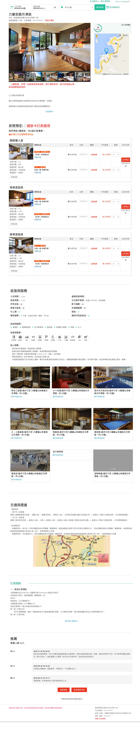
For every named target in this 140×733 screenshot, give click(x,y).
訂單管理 (106, 1)
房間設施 (14, 177)
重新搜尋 (100, 7)
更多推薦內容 (79, 690)
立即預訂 (125, 160)
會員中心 (95, 1)
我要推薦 (63, 690)
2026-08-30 (83, 154)
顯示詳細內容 (16, 397)
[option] (30, 377)
